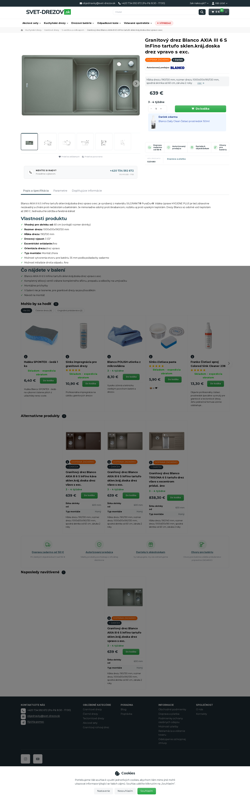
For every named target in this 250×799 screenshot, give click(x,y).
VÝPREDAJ (165, 23)
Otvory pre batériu (202, 552)
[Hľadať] (202, 12)
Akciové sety (30, 23)
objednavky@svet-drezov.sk (43, 716)
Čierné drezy (90, 714)
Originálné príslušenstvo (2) (69, 310)
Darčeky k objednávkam (202, 147)
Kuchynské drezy (33, 30)
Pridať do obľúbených (70, 157)
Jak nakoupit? (198, 3)
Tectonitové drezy (93, 718)
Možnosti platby (168, 726)
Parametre (60, 190)
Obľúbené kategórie (97, 705)
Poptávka (126, 714)
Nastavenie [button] (103, 791)
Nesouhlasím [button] (125, 791)
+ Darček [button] (72, 466)
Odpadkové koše (107, 23)
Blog (123, 709)
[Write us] (23, 722)
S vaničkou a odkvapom (73, 30)
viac (199, 83)
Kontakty (201, 714)
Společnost (204, 705)
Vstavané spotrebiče (136, 23)
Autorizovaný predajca (178, 147)
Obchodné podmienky (172, 709)
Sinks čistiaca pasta (162, 362)
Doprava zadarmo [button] (158, 59)
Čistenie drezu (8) (43, 310)
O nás (199, 709)
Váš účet (220, 3)
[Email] (23, 716)
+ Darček (178, 59)
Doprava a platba (176, 159)
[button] (226, 12)
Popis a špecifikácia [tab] (36, 190)
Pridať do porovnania (93, 157)
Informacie (166, 705)
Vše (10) (26, 310)
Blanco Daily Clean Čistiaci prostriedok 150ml (184, 121)
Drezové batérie (81, 23)
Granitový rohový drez (96, 727)
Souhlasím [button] (146, 791)
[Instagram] (25, 759)
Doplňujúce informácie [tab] (87, 190)
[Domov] (48, 11)
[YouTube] (37, 759)
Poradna (127, 705)
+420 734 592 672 (122, 170)
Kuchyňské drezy (55, 23)
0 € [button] (219, 12)
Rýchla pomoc (35, 721)
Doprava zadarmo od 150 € (157, 147)
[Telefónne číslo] (23, 710)
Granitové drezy (51, 30)
